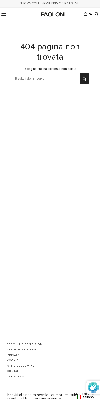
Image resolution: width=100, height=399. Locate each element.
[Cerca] (95, 14)
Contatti (14, 371)
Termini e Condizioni (25, 344)
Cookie (13, 360)
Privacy (13, 355)
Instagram (16, 376)
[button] (88, 397)
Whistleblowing (21, 366)
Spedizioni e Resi (21, 349)
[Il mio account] (84, 14)
